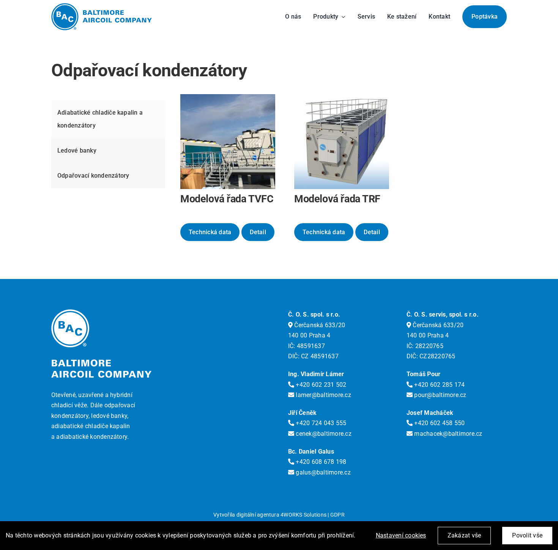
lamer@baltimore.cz (322, 395)
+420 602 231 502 (320, 384)
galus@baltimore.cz (322, 472)
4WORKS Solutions (303, 515)
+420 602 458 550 (439, 423)
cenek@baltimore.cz (323, 433)
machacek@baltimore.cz (447, 433)
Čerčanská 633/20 (319, 325)
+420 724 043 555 (320, 423)
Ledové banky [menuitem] (76, 150)
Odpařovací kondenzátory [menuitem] (93, 175)
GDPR (337, 515)
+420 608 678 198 (320, 461)
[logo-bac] (101, 5)
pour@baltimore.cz (439, 395)
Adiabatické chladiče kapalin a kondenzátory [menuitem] (100, 119)
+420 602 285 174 (439, 384)
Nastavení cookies (401, 535)
